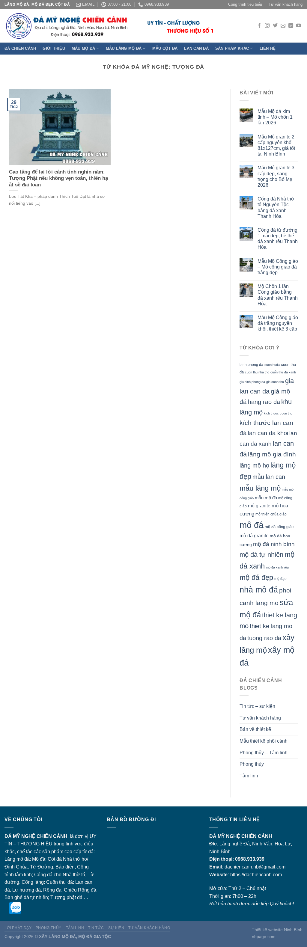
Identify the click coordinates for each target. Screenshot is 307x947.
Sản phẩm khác (232, 48)
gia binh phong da (252, 382)
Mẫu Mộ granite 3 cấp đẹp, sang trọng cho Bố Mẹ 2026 (276, 176)
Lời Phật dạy (17, 928)
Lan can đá (196, 48)
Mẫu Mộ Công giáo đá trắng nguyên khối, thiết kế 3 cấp (278, 323)
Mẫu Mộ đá (83, 48)
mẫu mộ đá (266, 497)
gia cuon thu (275, 382)
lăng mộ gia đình (272, 454)
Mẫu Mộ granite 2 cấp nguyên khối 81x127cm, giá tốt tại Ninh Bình (276, 145)
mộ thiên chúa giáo (271, 514)
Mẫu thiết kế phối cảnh (264, 741)
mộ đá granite (254, 535)
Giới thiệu (54, 48)
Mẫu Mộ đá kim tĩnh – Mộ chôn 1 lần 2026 (275, 117)
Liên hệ (268, 48)
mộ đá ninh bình (274, 544)
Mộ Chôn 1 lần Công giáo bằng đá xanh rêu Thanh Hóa (278, 295)
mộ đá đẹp (256, 577)
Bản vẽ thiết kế (255, 729)
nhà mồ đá (259, 589)
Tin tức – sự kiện (257, 706)
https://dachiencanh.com (256, 874)
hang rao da (264, 402)
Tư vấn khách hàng (286, 4)
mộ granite (259, 505)
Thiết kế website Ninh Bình (277, 929)
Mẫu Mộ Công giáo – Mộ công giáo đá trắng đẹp (278, 267)
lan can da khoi (268, 433)
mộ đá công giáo (279, 526)
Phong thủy (252, 764)
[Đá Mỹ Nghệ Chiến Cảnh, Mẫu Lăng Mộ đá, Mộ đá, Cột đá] (109, 26)
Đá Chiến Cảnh (20, 48)
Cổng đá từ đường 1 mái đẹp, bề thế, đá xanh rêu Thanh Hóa (278, 238)
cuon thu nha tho (257, 372)
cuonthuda (272, 365)
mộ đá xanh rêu (277, 567)
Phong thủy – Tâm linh (264, 752)
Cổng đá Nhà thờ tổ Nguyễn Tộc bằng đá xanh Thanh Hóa (276, 207)
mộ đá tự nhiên (261, 554)
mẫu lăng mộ (260, 488)
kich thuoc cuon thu (278, 413)
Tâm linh (249, 775)
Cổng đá (43, 874)
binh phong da (251, 365)
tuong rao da (264, 638)
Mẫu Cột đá (165, 48)
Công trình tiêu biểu (245, 4)
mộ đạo (280, 578)
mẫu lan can (268, 477)
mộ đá (252, 525)
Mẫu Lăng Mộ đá (124, 48)
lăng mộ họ (254, 465)
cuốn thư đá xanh (283, 372)
